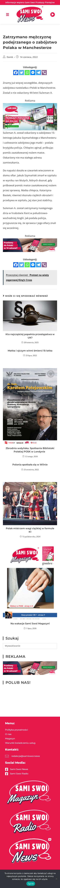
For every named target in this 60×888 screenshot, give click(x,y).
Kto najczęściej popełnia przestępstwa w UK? (30, 336)
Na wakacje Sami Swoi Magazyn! (30, 623)
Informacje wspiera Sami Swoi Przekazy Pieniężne (30, 2)
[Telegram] (38, 72)
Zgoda (31, 883)
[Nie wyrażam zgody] (56, 878)
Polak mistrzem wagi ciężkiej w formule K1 (30, 530)
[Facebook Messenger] (32, 72)
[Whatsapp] (27, 72)
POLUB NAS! (18, 682)
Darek (10, 57)
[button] (7, 14)
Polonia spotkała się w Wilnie (30, 464)
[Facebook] (15, 72)
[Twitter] (21, 72)
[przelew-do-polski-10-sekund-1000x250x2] (30, 245)
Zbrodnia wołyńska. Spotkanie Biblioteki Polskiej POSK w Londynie (30, 450)
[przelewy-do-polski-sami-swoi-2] (30, 116)
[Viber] (44, 72)
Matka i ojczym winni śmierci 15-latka (30, 350)
